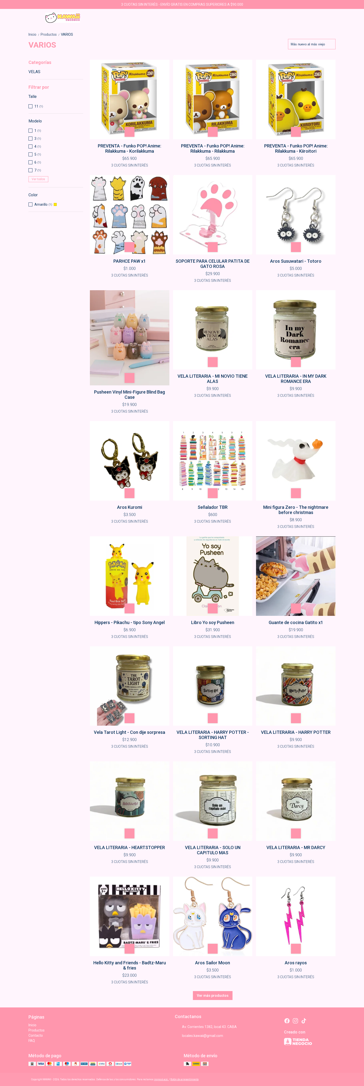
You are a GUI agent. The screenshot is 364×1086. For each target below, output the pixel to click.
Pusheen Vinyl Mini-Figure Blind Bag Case (129, 394)
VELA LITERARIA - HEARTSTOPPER (129, 847)
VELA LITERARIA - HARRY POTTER (296, 732)
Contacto (35, 1035)
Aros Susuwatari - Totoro (295, 261)
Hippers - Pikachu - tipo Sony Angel (130, 622)
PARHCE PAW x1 (129, 261)
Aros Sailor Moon (212, 962)
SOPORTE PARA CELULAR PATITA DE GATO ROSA (213, 263)
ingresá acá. (161, 1079)
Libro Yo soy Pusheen (212, 622)
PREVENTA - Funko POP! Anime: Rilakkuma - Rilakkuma (212, 148)
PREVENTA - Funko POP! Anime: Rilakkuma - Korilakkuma (129, 148)
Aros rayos (296, 962)
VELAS (34, 71)
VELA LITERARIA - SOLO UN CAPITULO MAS (212, 850)
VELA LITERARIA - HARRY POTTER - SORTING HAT (213, 735)
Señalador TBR (213, 507)
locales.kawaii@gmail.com (202, 1036)
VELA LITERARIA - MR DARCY (295, 847)
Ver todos (38, 179)
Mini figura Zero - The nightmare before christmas (295, 510)
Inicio (34, 34)
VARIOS (67, 34)
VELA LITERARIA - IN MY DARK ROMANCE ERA (295, 378)
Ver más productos (213, 996)
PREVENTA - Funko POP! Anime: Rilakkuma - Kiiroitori (296, 148)
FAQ (31, 1041)
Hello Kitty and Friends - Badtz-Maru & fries (129, 965)
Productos (50, 34)
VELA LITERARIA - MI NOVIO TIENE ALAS (213, 378)
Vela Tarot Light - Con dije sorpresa (129, 732)
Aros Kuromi (129, 507)
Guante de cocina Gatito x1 (296, 622)
